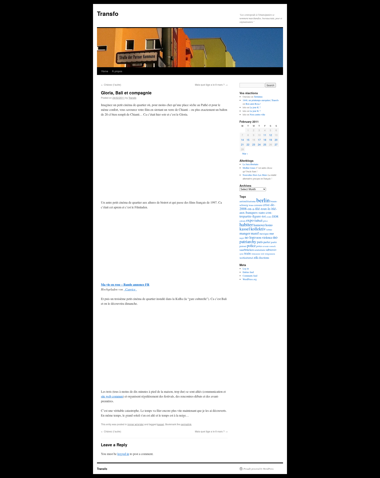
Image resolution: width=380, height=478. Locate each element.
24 (259, 144)
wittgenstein (270, 253)
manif (255, 233)
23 (253, 144)
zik (256, 257)
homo (269, 225)
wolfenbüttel (246, 258)
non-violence (264, 237)
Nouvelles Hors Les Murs (255, 174)
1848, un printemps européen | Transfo (261, 100)
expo (250, 220)
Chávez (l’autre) (111, 84)
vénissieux (255, 253)
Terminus (258, 96)
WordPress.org (250, 279)
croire (269, 216)
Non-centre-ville (257, 114)
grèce (265, 220)
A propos (117, 71)
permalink (186, 424)
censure (258, 205)
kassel (160, 424)
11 (264, 135)
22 (248, 144)
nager (241, 238)
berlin (263, 200)
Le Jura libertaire (250, 164)
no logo (250, 237)
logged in (123, 454)
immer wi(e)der (135, 424)
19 (270, 139)
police (251, 245)
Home (104, 71)
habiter (246, 224)
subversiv (271, 250)
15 (248, 139)
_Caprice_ (130, 289)
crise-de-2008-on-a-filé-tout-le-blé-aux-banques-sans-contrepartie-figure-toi (258, 210)
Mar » (245, 153)
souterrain (259, 250)
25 (264, 144)
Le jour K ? (255, 107)
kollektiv (258, 229)
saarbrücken (246, 250)
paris (260, 242)
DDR (275, 216)
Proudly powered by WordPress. (258, 468)
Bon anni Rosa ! (253, 103)
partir (274, 242)
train (247, 253)
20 (276, 139)
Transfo (107, 13)
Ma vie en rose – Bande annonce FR (125, 284)
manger (244, 233)
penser (242, 246)
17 (259, 139)
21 (242, 144)
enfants (242, 220)
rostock (272, 246)
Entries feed (248, 272)
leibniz (269, 229)
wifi (262, 253)
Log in (246, 268)
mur (271, 233)
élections (264, 258)
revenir (266, 246)
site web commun (112, 396)
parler (266, 242)
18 (264, 139)
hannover (259, 225)
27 (276, 144)
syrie (241, 253)
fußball (258, 220)
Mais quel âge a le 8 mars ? (211, 84)
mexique (264, 233)
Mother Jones (249, 167)
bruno (251, 205)
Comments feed (250, 275)
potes (259, 246)
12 (270, 135)
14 (242, 139)
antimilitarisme (247, 201)
